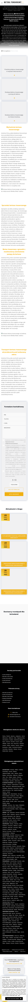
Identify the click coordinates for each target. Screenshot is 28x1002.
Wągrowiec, (5, 920)
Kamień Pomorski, (19, 941)
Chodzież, (20, 924)
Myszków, (17, 889)
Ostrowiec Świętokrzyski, (7, 909)
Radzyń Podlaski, (6, 795)
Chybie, (10, 747)
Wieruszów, (18, 818)
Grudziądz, (21, 784)
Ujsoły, (21, 741)
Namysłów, (18, 855)
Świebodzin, (21, 805)
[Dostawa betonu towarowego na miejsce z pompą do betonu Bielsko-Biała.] (14, 98)
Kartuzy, (14, 885)
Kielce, (12, 904)
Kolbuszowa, (15, 864)
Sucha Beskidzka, (6, 833)
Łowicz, (11, 820)
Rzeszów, (9, 868)
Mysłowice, (15, 887)
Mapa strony (22, 951)
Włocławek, (10, 788)
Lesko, (23, 861)
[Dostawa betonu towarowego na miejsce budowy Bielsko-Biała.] (14, 121)
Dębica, (20, 866)
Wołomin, (12, 848)
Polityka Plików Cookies (7, 951)
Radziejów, (4, 788)
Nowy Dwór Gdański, (7, 885)
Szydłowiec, (5, 840)
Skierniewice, (5, 822)
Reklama (16, 951)
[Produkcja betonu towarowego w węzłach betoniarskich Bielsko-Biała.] (14, 75)
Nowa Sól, (4, 807)
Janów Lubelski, (21, 801)
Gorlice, (20, 825)
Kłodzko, (4, 775)
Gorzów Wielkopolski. (7, 810)
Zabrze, (9, 889)
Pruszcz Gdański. (19, 885)
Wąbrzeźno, (8, 786)
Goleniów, (4, 941)
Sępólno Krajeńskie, (18, 790)
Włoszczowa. (21, 909)
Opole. (16, 859)
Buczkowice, (5, 747)
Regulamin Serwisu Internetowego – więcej (10, 987)
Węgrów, (4, 837)
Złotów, (10, 920)
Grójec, (22, 835)
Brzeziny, (4, 814)
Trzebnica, (21, 769)
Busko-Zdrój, (5, 907)
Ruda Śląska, (5, 894)
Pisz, (13, 915)
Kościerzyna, (11, 878)
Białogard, (19, 939)
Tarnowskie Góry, (6, 892)
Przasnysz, (15, 842)
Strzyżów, (4, 868)
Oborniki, (14, 920)
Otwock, (14, 851)
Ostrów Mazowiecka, (7, 844)
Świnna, (4, 736)
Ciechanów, (19, 846)
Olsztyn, (17, 911)
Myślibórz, (4, 939)
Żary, (14, 805)
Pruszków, (21, 850)
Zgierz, (8, 814)
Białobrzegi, (5, 842)
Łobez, (3, 937)
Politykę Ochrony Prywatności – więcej (20, 986)
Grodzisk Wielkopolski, (15, 926)
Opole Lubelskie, (6, 801)
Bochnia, (12, 823)
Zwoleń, (4, 838)
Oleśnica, (17, 773)
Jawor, (9, 779)
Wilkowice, (11, 738)
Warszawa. (10, 853)
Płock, (12, 838)
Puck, (17, 883)
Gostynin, (9, 838)
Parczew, (20, 794)
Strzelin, (10, 771)
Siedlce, (16, 837)
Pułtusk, (7, 848)
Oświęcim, (4, 829)
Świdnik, (4, 803)
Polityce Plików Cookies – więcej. (15, 995)
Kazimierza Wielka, (20, 906)
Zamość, (4, 799)
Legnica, (14, 777)
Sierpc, (15, 838)
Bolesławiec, (5, 779)
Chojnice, (22, 878)
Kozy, (12, 743)
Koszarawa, (16, 743)
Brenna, (20, 749)
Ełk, (24, 915)
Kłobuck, (22, 889)
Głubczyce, (13, 855)
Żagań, (17, 805)
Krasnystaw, (10, 797)
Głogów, (10, 777)
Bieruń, (8, 898)
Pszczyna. (12, 902)
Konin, (21, 928)
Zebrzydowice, (5, 740)
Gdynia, (7, 879)
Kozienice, (23, 840)
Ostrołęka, (14, 844)
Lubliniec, (12, 892)
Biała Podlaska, (14, 794)
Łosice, (20, 837)
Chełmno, (9, 784)
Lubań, (20, 779)
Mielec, (12, 866)
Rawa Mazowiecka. (13, 822)
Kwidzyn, (18, 881)
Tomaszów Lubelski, (17, 797)
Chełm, (17, 795)
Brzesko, (15, 829)
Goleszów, (21, 743)
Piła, (21, 919)
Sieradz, (9, 818)
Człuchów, (17, 878)
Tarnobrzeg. (21, 868)
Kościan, (8, 926)
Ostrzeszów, (5, 928)
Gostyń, (16, 930)
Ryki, (9, 794)
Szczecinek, (16, 937)
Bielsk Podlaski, (20, 870)
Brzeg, (9, 855)
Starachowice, (11, 907)
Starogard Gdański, (6, 881)
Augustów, (20, 874)
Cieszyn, (21, 892)
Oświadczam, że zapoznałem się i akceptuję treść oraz (15, 442)
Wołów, (16, 769)
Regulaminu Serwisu (9, 441)
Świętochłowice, (22, 894)
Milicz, (12, 773)
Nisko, (8, 866)
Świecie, (4, 792)
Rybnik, (11, 896)
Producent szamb (6, 702)
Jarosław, (15, 863)
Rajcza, (4, 741)
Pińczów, (4, 906)
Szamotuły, (14, 922)
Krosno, (7, 863)
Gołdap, (10, 915)
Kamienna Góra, (15, 779)
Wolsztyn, (15, 924)
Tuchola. (8, 792)
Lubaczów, (19, 863)
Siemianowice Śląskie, (13, 894)
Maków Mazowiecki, (7, 846)
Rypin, (3, 786)
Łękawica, (13, 736)
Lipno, (23, 786)
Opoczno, (18, 814)
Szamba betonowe (6, 680)
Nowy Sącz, (10, 827)
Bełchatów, (12, 812)
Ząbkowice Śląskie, (6, 773)
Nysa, (23, 855)
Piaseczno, (16, 850)
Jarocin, (22, 932)
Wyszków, (10, 842)
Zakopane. (12, 833)
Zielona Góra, (19, 807)
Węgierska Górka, (21, 738)
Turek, (7, 930)
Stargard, (8, 943)
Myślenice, (4, 825)
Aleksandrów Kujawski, (16, 786)
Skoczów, (8, 741)
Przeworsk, (9, 864)
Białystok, (10, 870)
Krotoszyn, (14, 932)
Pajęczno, (18, 816)
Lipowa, (8, 743)
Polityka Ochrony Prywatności (18, 949)
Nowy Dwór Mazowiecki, (7, 850)
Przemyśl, (4, 864)
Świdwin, (11, 937)
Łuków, (15, 801)
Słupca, (4, 930)
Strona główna (6, 51)
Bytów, (7, 883)
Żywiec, (17, 892)
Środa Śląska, (5, 771)
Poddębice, (4, 818)
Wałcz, (7, 937)
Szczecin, (13, 943)
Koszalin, (17, 943)
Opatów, (9, 906)
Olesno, (4, 859)
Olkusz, (20, 827)
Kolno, (9, 872)
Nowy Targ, (18, 831)
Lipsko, (18, 840)
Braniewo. (20, 917)
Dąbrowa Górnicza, (6, 900)
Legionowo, (5, 853)
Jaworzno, (16, 898)
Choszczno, (16, 935)
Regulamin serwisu (5, 949)
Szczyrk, (17, 741)
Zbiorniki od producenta (7, 692)
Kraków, (20, 823)
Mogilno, (21, 788)
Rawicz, (10, 924)
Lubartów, (9, 799)
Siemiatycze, (17, 872)
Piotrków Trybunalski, (20, 812)
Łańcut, (20, 864)
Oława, (20, 773)
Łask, (14, 816)
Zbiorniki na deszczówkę (7, 676)
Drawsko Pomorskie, (12, 939)
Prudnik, (4, 857)
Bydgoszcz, (20, 782)
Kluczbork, (17, 857)
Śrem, (18, 920)
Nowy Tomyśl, (5, 924)
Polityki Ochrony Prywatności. (11, 443)
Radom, (10, 840)
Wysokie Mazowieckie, (7, 874)
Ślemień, (8, 736)
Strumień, (13, 741)
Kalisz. (3, 934)
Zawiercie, (14, 900)
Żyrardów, (12, 835)
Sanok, (3, 863)
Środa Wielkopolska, (6, 922)
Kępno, (18, 932)
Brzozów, (19, 861)
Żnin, (12, 790)
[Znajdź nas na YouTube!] (16, 721)
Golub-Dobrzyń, (15, 784)
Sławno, (23, 939)
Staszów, (17, 904)
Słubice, (17, 809)
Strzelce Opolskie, (10, 859)
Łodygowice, (18, 736)
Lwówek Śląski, (5, 781)
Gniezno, (14, 928)
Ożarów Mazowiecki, (7, 851)
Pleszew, (10, 928)
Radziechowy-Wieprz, (18, 740)
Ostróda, (4, 917)
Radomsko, (22, 814)
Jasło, (11, 863)
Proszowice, (10, 825)
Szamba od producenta (7, 678)
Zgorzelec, (11, 781)
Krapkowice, (22, 857)
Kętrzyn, (13, 913)
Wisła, (15, 738)
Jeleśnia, (22, 745)
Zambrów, (15, 874)
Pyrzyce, (21, 937)
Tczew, (18, 879)
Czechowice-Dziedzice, (17, 747)
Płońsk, (4, 848)
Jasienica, (13, 745)
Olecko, (16, 915)
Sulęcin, (4, 809)
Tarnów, (14, 831)
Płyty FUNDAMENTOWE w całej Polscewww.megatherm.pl (14, 961)
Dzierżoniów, (9, 775)
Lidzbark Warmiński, (6, 913)
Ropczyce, (4, 866)
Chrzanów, (15, 827)
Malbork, (13, 881)
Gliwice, (13, 889)
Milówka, (4, 743)
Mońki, (8, 876)
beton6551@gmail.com (14, 714)
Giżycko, (20, 915)
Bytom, (17, 891)
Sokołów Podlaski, (11, 837)
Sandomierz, (22, 904)
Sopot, (3, 879)
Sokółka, (15, 870)
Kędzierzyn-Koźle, (10, 857)
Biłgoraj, (21, 795)
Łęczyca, (15, 820)
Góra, (7, 777)
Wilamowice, (5, 738)
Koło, (18, 928)
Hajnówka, (4, 872)
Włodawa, (4, 797)
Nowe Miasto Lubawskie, (12, 917)
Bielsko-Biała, (5, 751)
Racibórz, (16, 896)
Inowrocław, (16, 788)
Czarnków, (17, 919)
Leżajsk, (16, 866)
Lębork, (4, 883)
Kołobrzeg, (22, 935)
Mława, (23, 846)
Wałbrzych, (15, 775)
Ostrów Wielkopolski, (7, 932)
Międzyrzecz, (22, 809)
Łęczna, (16, 799)
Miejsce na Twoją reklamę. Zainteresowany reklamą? (14, 970)
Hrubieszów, (13, 795)
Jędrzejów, (13, 906)
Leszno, (4, 926)
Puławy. (8, 803)
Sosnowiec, (21, 896)
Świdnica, (15, 771)
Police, (3, 943)
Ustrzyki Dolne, (13, 861)
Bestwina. (11, 751)
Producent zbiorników (7, 698)
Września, (11, 930)
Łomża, (12, 872)
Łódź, (8, 812)
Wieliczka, (15, 825)
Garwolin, (20, 838)
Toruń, (15, 782)
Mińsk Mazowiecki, (20, 851)
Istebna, (8, 745)
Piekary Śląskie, (12, 891)
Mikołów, (4, 898)
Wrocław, (12, 769)
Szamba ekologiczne (6, 674)
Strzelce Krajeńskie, (10, 809)
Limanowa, (4, 827)
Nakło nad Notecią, (6, 790)
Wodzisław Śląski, (6, 902)
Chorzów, (21, 887)
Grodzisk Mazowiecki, (19, 848)
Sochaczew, (17, 835)
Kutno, (18, 820)
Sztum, (15, 879)
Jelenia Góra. (17, 781)
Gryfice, (9, 941)
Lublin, (13, 799)
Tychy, (12, 898)
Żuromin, (14, 846)
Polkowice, (20, 775)
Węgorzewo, (5, 915)
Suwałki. (15, 876)
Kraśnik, (12, 801)
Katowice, (4, 889)
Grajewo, (4, 876)
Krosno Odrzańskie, (11, 807)
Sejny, (12, 876)
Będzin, (18, 900)
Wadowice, (10, 829)
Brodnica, (4, 784)
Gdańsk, (11, 879)
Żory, (21, 900)
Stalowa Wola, (15, 868)
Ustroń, (23, 736)
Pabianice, (13, 814)
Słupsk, (21, 881)
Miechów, (16, 823)
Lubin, (3, 777)
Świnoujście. (22, 943)
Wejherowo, (12, 883)
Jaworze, (18, 745)
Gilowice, (16, 749)
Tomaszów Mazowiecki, (7, 816)
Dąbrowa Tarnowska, (7, 831)
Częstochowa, (5, 891)
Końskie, (15, 909)
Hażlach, (4, 745)
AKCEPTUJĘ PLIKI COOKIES (13, 998)
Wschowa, (10, 805)
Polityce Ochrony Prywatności (12, 447)
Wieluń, (13, 818)
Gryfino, (13, 941)
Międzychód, (20, 922)
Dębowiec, (10, 749)
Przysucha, (14, 840)
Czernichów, (5, 749)
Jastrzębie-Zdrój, (6, 896)
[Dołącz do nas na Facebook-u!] (13, 721)
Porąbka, (11, 740)
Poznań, (12, 919)
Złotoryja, (19, 777)
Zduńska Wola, (5, 820)
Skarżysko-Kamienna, (19, 907)
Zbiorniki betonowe (6, 682)
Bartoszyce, (18, 913)
